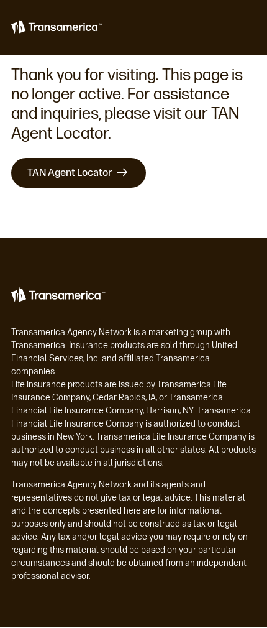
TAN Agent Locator (69, 172)
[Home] (58, 28)
